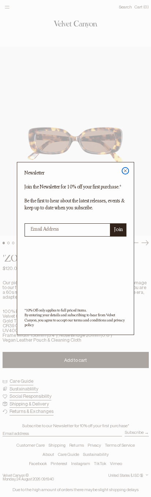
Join (118, 230)
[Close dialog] (125, 171)
